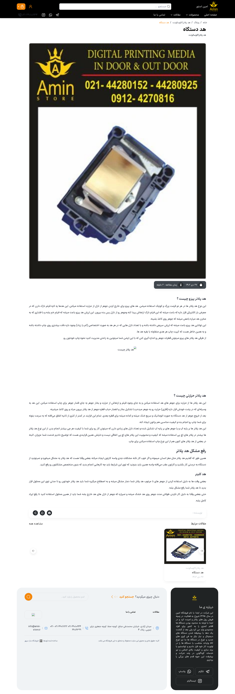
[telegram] (57, 15)
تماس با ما (159, 15)
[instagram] (43, 15)
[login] (30, 6)
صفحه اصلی (210, 15)
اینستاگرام (191, 681)
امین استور (202, 6)
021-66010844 (30, 15)
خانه (205, 22)
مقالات (176, 15)
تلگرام (201, 671)
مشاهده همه (36, 524)
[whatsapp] (50, 15)
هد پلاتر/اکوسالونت (181, 22)
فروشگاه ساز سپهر (31, 640)
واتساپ (182, 671)
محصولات (194, 15)
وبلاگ (196, 22)
